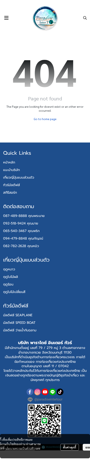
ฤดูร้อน (8, 284)
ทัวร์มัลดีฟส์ (11, 185)
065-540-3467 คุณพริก (21, 230)
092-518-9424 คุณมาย (20, 223)
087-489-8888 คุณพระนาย (24, 215)
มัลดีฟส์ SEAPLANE (17, 315)
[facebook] (30, 392)
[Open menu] (6, 18)
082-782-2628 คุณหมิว (21, 246)
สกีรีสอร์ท (10, 192)
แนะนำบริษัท (11, 169)
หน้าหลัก (9, 162)
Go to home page (45, 119)
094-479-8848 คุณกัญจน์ (23, 238)
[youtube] (45, 392)
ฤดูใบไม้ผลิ (10, 276)
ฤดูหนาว (9, 269)
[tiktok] (60, 392)
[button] (85, 18)
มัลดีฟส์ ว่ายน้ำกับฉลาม (19, 330)
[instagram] (37, 392)
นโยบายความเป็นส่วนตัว (20, 448)
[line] (52, 392)
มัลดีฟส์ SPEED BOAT (19, 322)
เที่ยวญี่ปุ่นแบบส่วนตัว (18, 177)
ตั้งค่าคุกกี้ (69, 447)
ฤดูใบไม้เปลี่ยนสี (14, 291)
